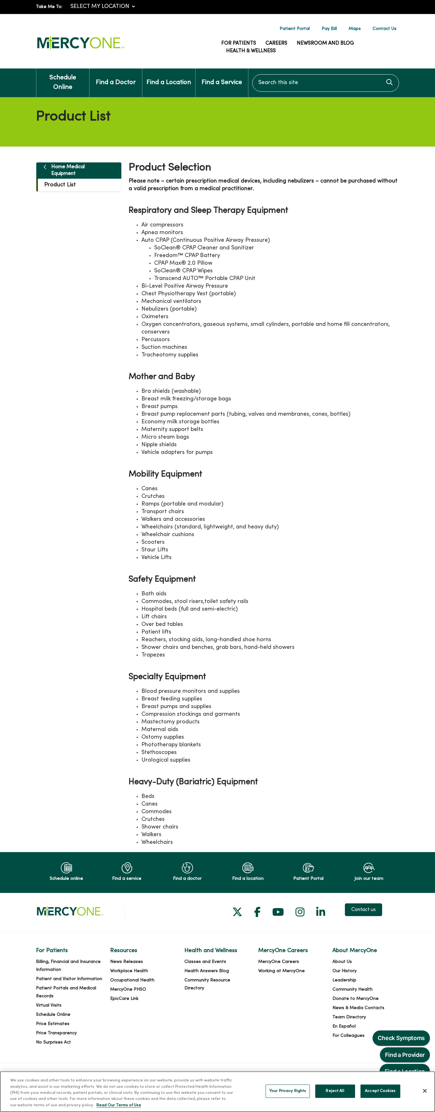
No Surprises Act (53, 1042)
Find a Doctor (116, 83)
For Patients (238, 43)
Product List (60, 185)
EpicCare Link (124, 999)
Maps (355, 29)
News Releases (126, 962)
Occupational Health (132, 980)
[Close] (425, 1091)
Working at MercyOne (281, 971)
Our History (344, 971)
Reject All (335, 1091)
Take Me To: (49, 7)
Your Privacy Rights (287, 1091)
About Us (342, 962)
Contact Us (384, 29)
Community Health (352, 989)
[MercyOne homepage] (80, 50)
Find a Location (168, 83)
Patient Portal (295, 29)
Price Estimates (52, 1024)
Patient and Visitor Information (69, 979)
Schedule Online (62, 82)
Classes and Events (205, 962)
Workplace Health (129, 971)
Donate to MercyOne (355, 999)
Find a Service (222, 83)
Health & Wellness (251, 51)
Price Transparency (56, 1033)
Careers (276, 43)
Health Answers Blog (206, 971)
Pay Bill (329, 29)
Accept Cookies (380, 1091)
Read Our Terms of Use (118, 1105)
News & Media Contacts (358, 1008)
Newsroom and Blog (325, 43)
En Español (344, 1026)
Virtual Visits (48, 1005)
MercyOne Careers (278, 962)
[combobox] (325, 83)
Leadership (344, 980)
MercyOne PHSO (128, 989)
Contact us (363, 909)
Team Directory (349, 1017)
